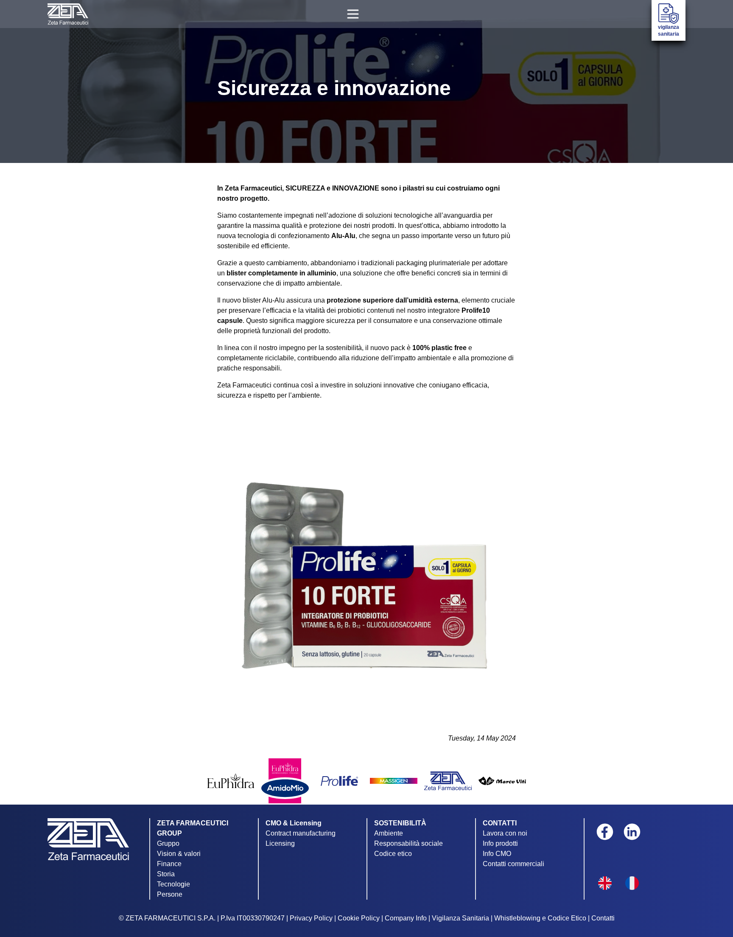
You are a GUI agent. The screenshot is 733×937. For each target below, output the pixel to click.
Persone (169, 894)
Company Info (406, 918)
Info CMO (497, 853)
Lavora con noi (505, 833)
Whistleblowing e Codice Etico (540, 918)
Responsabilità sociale (408, 843)
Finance (169, 863)
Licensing (280, 843)
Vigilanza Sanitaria (460, 918)
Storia (166, 874)
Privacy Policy (311, 918)
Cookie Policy (359, 918)
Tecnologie (173, 884)
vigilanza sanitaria (668, 30)
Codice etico (393, 853)
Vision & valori (179, 853)
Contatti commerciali (513, 863)
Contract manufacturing (301, 833)
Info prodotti (500, 843)
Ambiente (388, 833)
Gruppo (168, 843)
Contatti (603, 918)
